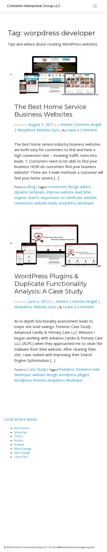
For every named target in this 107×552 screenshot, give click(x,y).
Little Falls (21, 457)
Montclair (20, 432)
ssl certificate (71, 197)
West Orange (22, 449)
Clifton (18, 436)
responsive (50, 197)
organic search (26, 197)
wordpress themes (30, 380)
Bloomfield (21, 428)
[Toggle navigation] (95, 6)
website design (44, 374)
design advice (79, 186)
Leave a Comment (81, 129)
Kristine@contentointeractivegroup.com (72, 547)
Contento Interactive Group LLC (34, 6)
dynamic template (29, 192)
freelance (67, 369)
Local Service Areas (20, 419)
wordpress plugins (74, 374)
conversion (57, 186)
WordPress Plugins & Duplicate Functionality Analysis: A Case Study (50, 283)
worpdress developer (76, 203)
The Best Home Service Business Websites (50, 110)
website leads (45, 203)
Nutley (18, 440)
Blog (31, 186)
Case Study (37, 369)
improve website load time (68, 192)
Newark (19, 444)
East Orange (22, 452)
